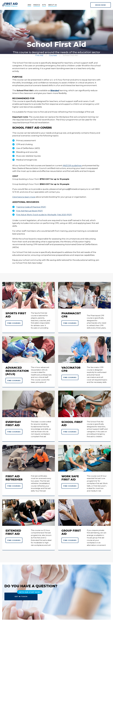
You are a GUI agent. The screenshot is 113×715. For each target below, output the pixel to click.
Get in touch (26, 595)
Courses (53, 55)
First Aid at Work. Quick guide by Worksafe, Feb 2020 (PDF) (44, 215)
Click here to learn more (23, 197)
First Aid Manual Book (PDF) (29, 211)
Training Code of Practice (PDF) (31, 207)
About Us (52, 5)
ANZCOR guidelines (72, 165)
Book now (100, 5)
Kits (44, 5)
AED (29, 5)
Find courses (14, 323)
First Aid (39, 55)
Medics (36, 5)
